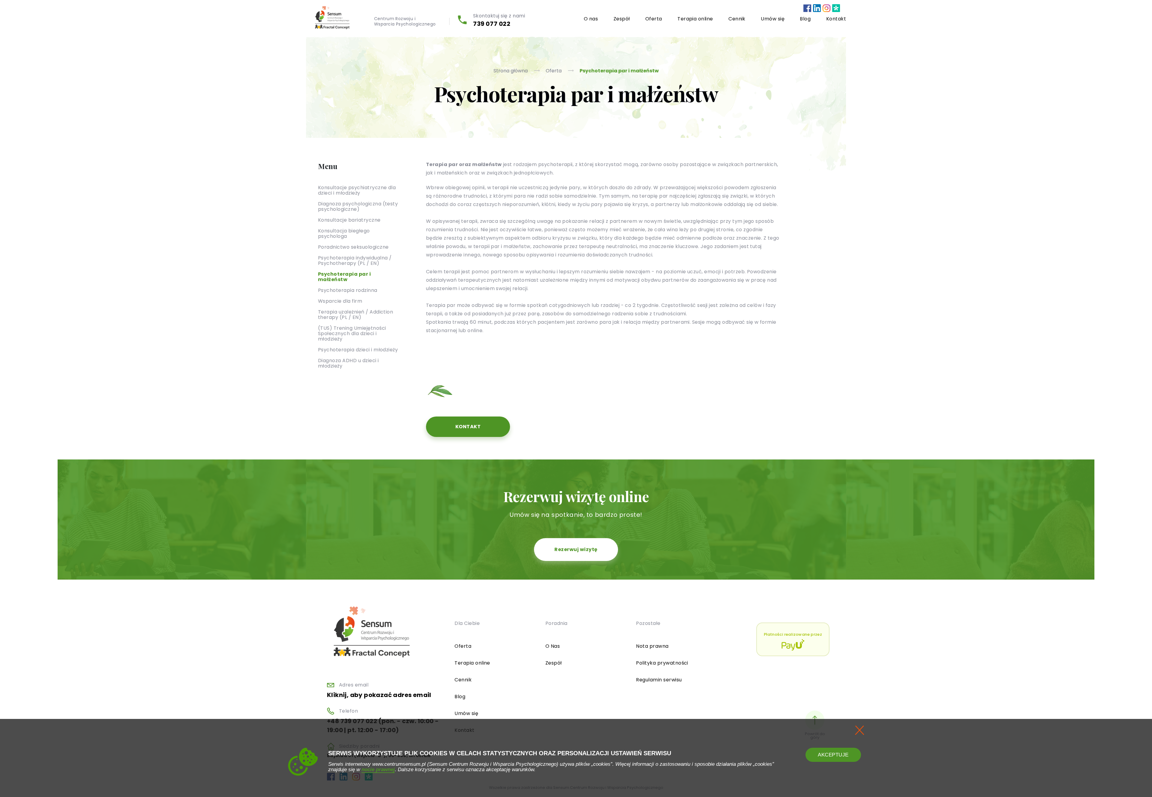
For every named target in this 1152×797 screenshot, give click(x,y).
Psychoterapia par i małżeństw (619, 70)
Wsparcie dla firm (340, 301)
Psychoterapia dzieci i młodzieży (358, 349)
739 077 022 (492, 24)
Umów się (772, 18)
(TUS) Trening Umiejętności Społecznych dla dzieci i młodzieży (352, 333)
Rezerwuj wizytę (575, 549)
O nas (591, 18)
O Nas (552, 646)
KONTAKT (468, 426)
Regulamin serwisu (659, 679)
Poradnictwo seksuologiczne (353, 247)
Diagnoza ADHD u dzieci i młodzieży (348, 363)
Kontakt (836, 18)
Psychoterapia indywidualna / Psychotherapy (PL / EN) (355, 260)
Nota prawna (652, 646)
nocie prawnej (378, 769)
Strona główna (511, 70)
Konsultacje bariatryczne (349, 220)
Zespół (622, 18)
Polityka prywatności (662, 662)
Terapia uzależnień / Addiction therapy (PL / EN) (355, 314)
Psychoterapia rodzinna (347, 290)
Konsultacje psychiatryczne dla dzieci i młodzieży (357, 190)
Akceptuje (833, 755)
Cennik (737, 18)
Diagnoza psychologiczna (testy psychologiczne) (358, 206)
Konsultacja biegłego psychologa (344, 233)
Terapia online (695, 18)
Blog (805, 18)
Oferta (653, 18)
